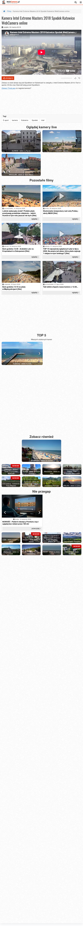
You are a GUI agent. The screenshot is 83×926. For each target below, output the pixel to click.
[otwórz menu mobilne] (80, 2)
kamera (15, 120)
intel (42, 120)
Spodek (35, 120)
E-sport (6, 120)
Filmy (9, 11)
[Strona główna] (4, 11)
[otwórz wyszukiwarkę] (75, 2)
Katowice (24, 120)
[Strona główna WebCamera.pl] (11, 2)
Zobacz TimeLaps (8, 88)
